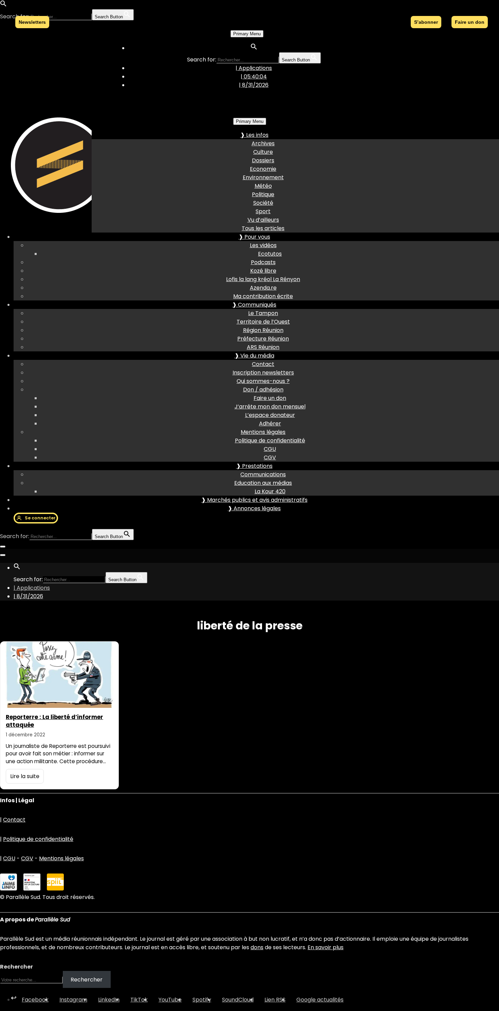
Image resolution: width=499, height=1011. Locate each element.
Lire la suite (24, 776)
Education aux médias (263, 483)
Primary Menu (247, 33)
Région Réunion (263, 330)
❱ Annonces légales (254, 508)
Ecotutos (270, 254)
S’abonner (426, 22)
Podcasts (263, 262)
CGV (270, 457)
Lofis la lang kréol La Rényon (263, 279)
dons (257, 947)
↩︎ (14, 997)
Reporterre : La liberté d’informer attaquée (54, 721)
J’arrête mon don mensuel (270, 406)
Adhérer (270, 423)
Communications (263, 474)
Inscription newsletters (263, 372)
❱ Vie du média (254, 356)
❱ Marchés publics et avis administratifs (254, 500)
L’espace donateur (270, 415)
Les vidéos (263, 245)
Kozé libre (263, 271)
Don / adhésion (263, 389)
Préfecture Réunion (263, 339)
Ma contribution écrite (263, 296)
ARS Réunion (263, 347)
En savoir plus (326, 947)
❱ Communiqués (254, 305)
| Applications (254, 68)
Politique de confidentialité (270, 440)
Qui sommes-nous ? (263, 381)
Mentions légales (263, 432)
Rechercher (16, 967)
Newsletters (32, 22)
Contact (263, 364)
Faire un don (270, 398)
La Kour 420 (270, 491)
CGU (270, 449)
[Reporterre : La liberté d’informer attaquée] (59, 675)
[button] (3, 5)
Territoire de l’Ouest (263, 322)
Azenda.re (263, 288)
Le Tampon (263, 313)
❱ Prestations (254, 466)
